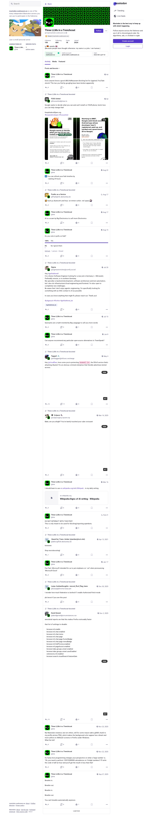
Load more (76, 811)
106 (46, 43)
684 (56, 43)
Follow (98, 31)
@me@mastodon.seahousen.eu (55, 33)
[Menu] (106, 31)
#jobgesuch (49, 301)
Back (50, 4)
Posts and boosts (51, 68)
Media (54, 62)
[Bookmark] (91, 87)
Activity (47, 62)
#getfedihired (53, 274)
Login (128, 46)
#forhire (57, 301)
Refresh (47, 251)
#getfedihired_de (66, 301)
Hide (104, 120)
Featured (62, 62)
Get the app (24, 810)
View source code (22, 812)
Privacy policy (20, 805)
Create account (128, 41)
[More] (107, 87)
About (28, 803)
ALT (105, 398)
